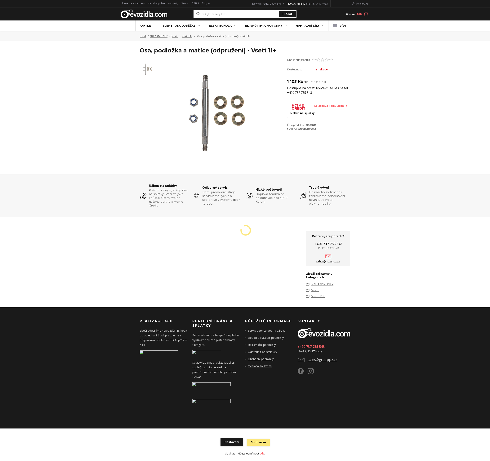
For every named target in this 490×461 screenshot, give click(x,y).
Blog (204, 3)
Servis (185, 3)
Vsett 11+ (187, 36)
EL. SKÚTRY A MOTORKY (263, 25)
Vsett (175, 36)
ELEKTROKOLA (220, 25)
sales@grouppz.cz (328, 261)
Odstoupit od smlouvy (262, 352)
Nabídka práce (156, 3)
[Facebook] (303, 373)
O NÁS (195, 3)
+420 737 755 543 (295, 3)
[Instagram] (313, 373)
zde (262, 453)
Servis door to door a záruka (266, 330)
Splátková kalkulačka (329, 106)
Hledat (287, 14)
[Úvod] (144, 14)
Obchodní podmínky (261, 359)
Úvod (143, 36)
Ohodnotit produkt (298, 60)
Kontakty (173, 3)
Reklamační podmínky (262, 345)
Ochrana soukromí (260, 366)
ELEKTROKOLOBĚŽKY (179, 25)
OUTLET (146, 25)
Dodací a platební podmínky (266, 337)
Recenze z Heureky (133, 3)
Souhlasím (258, 442)
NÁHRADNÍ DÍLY (308, 25)
